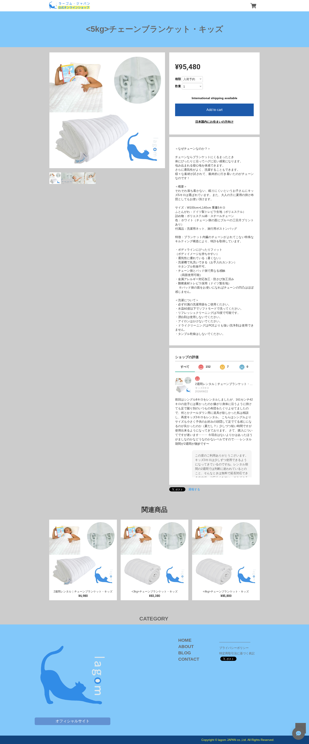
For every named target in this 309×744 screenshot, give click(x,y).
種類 (178, 79)
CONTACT (188, 659)
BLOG (184, 652)
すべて (185, 366)
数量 (178, 86)
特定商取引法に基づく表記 (237, 653)
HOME (184, 640)
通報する (194, 489)
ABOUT (186, 646)
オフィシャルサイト (72, 721)
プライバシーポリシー (234, 648)
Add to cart (214, 110)
